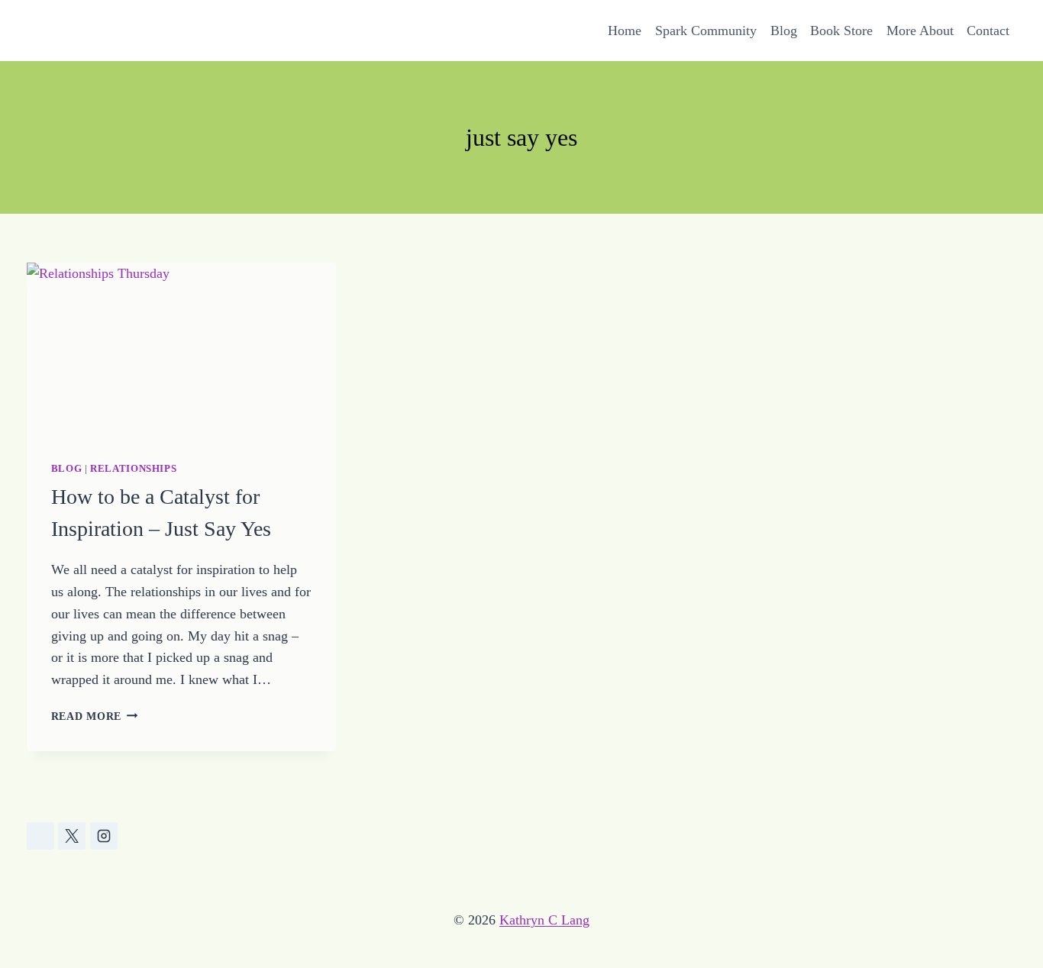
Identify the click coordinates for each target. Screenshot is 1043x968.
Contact (988, 30)
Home (624, 30)
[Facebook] (40, 836)
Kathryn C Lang (544, 920)
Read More (94, 716)
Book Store (841, 30)
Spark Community (706, 30)
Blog (783, 30)
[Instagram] (104, 836)
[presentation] (182, 350)
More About (920, 30)
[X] (72, 836)
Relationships (133, 468)
